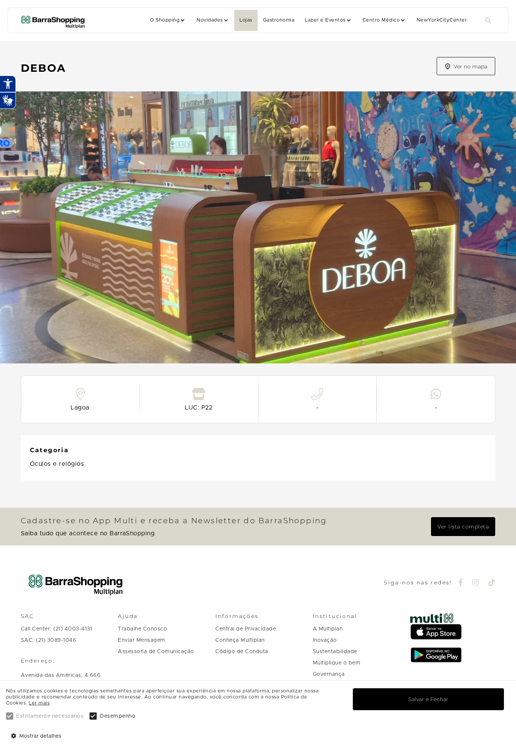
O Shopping (164, 20)
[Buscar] (488, 20)
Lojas (245, 20)
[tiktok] (492, 583)
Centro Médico (381, 20)
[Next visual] (504, 224)
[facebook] (460, 583)
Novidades (209, 20)
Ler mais (39, 703)
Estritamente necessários (49, 716)
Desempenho (117, 716)
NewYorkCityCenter (442, 20)
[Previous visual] (12, 224)
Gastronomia (278, 20)
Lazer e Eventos (325, 20)
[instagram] (475, 583)
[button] (168, 20)
